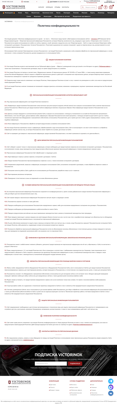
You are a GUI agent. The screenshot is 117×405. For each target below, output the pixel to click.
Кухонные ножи (48, 12)
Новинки (94, 387)
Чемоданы (110, 12)
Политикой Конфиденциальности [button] (57, 367)
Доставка (53, 384)
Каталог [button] (41, 7)
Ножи (20, 12)
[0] (111, 7)
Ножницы (101, 12)
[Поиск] (83, 7)
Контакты (65, 7)
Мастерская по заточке (62, 16)
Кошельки (37, 16)
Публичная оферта (104, 66)
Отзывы (57, 7)
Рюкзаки (84, 12)
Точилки (76, 12)
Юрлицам (49, 7)
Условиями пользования (73, 367)
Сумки (29, 16)
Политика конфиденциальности (82, 324)
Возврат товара (54, 390)
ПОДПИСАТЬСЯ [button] (75, 363)
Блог (92, 384)
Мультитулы (35, 12)
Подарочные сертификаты (81, 16)
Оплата (52, 387)
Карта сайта (74, 387)
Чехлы (58, 12)
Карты (92, 12)
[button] (92, 2)
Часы (26, 12)
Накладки (67, 12)
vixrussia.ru (94, 39)
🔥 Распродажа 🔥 (9, 12)
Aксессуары (47, 16)
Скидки (93, 390)
